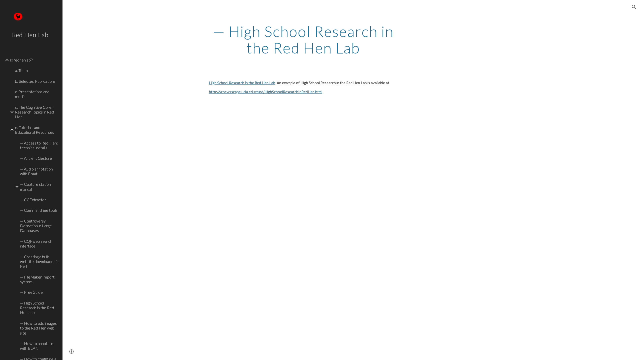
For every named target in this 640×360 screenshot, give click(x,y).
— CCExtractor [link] (33, 199)
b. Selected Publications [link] (35, 81)
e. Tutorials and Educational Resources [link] (34, 129)
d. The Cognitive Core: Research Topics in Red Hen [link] (34, 112)
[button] (634, 7)
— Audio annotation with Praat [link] (36, 171)
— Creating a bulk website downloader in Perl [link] (39, 261)
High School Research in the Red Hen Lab (242, 83)
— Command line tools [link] (39, 210)
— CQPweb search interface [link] (36, 243)
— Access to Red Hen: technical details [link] (39, 145)
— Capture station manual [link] (35, 186)
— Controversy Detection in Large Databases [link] (36, 225)
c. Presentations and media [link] (32, 94)
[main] (303, 39)
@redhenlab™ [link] (21, 60)
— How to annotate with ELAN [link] (36, 345)
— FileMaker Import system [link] (37, 279)
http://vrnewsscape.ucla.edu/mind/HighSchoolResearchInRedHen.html (265, 92)
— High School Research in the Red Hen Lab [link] (37, 307)
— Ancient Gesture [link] (36, 158)
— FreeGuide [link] (31, 292)
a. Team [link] (21, 70)
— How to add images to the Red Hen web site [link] (38, 328)
